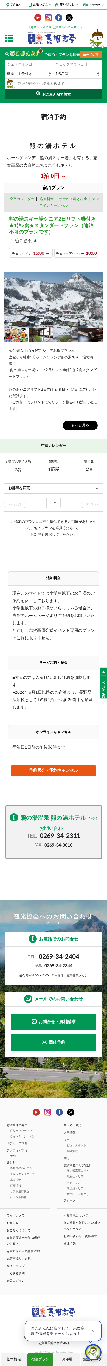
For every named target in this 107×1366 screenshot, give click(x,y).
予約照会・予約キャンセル (53, 770)
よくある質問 (16, 1273)
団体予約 (57, 1042)
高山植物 (15, 1180)
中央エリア (74, 1182)
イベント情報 (18, 1197)
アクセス (16, 4)
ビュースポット (76, 1145)
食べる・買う (73, 1125)
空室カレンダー (22, 199)
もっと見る (80, 425)
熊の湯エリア (75, 1188)
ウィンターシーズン (22, 1136)
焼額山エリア (75, 1176)
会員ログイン (16, 1280)
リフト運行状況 (19, 1191)
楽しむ (11, 1162)
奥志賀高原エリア (78, 1170)
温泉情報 (70, 1132)
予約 (13, 1156)
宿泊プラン (40, 1359)
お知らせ (13, 1222)
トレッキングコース (22, 1174)
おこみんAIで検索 (56, 94)
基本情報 (14, 1359)
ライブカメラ (16, 1215)
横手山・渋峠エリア (79, 1194)
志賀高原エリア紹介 (77, 1165)
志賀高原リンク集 (19, 1258)
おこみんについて (19, 1230)
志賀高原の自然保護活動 (23, 1251)
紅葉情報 (15, 1185)
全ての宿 (92, 54)
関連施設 (72, 1151)
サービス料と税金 (73, 199)
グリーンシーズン (21, 1130)
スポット (70, 1140)
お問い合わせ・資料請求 (80, 1236)
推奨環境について (76, 1215)
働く (67, 1158)
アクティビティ (17, 1150)
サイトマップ (16, 1265)
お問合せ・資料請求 (57, 1022)
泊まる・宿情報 (17, 1143)
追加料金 (46, 199)
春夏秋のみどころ (21, 1168)
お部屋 (67, 1359)
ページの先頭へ (103, 687)
